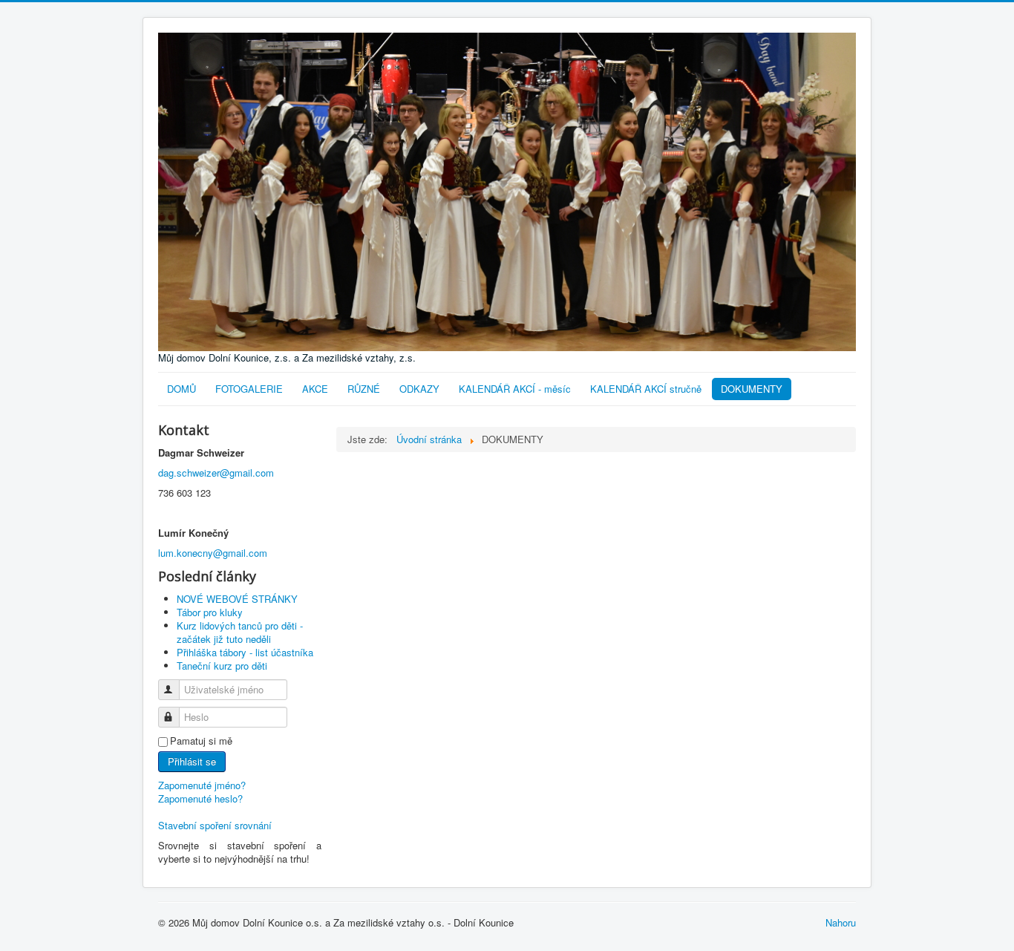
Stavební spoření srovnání (215, 825)
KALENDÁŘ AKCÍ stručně (645, 389)
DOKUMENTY (751, 389)
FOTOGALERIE (249, 389)
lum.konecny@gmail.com (212, 553)
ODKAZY (419, 389)
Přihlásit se (192, 761)
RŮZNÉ (363, 389)
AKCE (315, 389)
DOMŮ (181, 389)
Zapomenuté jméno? (202, 785)
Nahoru (840, 922)
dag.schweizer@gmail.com (216, 472)
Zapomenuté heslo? (200, 798)
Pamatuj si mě (201, 741)
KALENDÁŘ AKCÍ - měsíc (515, 389)
